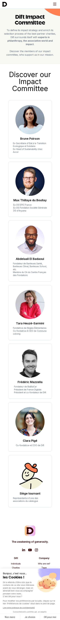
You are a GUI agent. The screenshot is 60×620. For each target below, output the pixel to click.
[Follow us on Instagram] (36, 550)
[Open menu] (55, 4)
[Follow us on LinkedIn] (24, 550)
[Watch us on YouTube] (30, 550)
